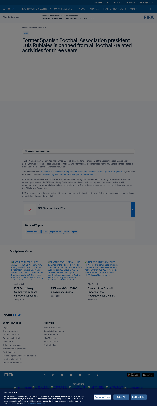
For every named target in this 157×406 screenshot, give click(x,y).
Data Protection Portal (36, 403)
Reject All (121, 397)
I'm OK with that (138, 397)
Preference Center (102, 397)
